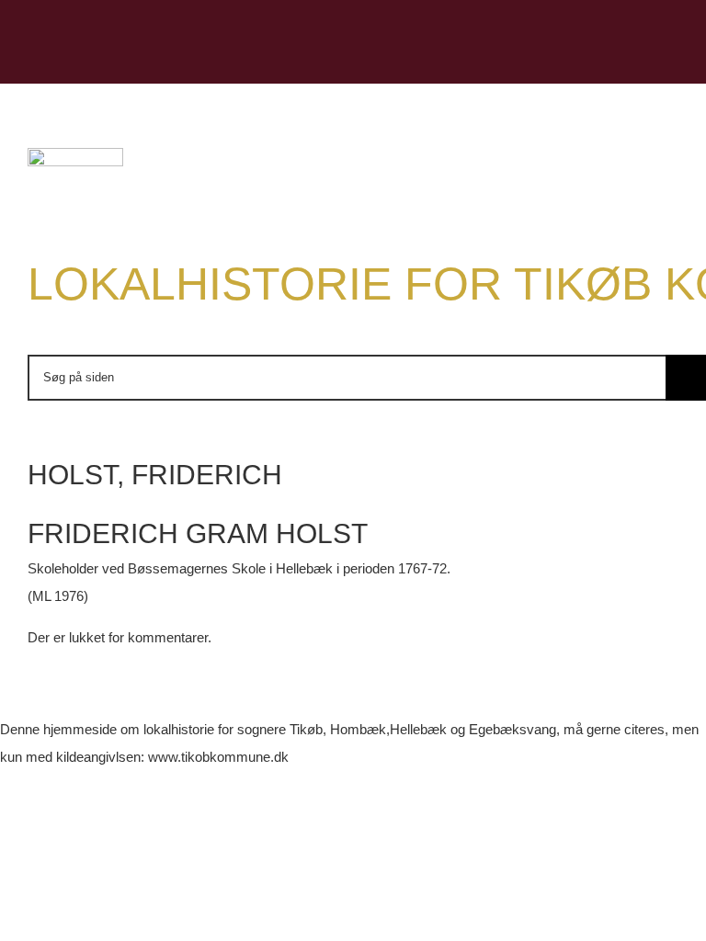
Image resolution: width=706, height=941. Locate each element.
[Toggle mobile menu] (671, 55)
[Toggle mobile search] (638, 55)
